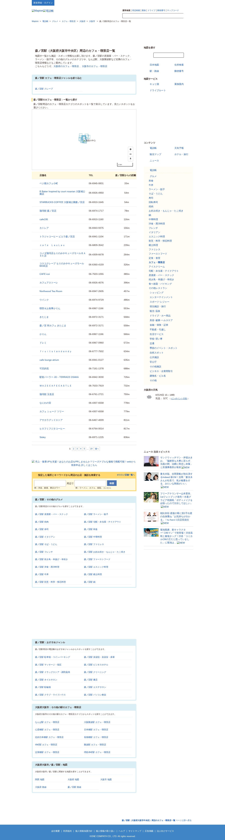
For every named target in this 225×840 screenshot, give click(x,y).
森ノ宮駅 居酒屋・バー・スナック (51, 514)
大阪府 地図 (73, 779)
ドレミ (43, 342)
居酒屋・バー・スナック (161, 275)
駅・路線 (154, 71)
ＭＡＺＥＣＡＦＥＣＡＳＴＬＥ (56, 385)
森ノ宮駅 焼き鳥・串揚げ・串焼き (51, 559)
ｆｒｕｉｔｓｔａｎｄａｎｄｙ (56, 351)
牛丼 (151, 185)
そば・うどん (156, 193)
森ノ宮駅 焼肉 (42, 522)
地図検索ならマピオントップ (161, 3)
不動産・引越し (158, 329)
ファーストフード (158, 253)
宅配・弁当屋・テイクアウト (164, 271)
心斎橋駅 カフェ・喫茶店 (47, 729)
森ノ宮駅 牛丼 (42, 574)
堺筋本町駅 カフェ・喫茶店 (97, 752)
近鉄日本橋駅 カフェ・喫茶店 (49, 737)
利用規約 (67, 831)
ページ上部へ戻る (157, 820)
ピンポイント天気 (179, 398)
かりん (43, 334)
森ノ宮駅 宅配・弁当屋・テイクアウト (102, 522)
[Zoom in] (130, 149)
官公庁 (153, 362)
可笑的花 (44, 368)
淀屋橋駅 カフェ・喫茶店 (47, 752)
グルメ (153, 176)
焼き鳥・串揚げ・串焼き (161, 279)
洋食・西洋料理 (157, 223)
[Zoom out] (130, 154)
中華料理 (153, 219)
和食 (151, 180)
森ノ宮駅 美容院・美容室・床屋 (99, 657)
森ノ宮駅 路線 (74, 787)
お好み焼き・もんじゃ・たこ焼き (166, 210)
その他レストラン (158, 288)
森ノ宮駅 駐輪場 (43, 687)
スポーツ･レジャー (159, 301)
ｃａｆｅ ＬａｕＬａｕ (52, 245)
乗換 (144, 10)
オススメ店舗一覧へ (126, 475)
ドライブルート (158, 90)
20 (91, 449)
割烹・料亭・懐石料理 (160, 240)
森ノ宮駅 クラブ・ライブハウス (50, 695)
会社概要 (55, 831)
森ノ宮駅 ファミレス (94, 544)
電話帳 (153, 148)
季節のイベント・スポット (163, 348)
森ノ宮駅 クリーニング (95, 672)
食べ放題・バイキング (160, 283)
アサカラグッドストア (51, 420)
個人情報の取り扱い (105, 831)
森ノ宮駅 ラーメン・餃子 (96, 514)
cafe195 (44, 219)
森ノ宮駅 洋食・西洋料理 (47, 567)
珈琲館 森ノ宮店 (48, 210)
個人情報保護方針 (83, 831)
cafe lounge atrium (49, 360)
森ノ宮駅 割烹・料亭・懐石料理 (50, 582)
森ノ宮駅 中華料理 (93, 537)
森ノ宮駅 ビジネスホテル (96, 664)
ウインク (44, 299)
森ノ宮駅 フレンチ (44, 552)
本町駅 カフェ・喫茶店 (46, 744)
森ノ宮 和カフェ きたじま (53, 325)
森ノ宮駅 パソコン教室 (95, 695)
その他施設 (155, 366)
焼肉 (151, 206)
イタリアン (154, 232)
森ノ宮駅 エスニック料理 (96, 567)
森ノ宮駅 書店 (91, 679)
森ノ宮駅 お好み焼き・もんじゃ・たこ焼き (104, 552)
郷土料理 (153, 245)
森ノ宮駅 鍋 (89, 582)
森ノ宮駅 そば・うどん (46, 544)
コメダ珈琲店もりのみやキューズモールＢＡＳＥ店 (63, 254)
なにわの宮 (45, 403)
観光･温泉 (155, 311)
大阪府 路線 (40, 787)
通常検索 (126, 10)
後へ (97, 449)
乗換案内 (179, 84)
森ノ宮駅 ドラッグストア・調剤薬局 (52, 672)
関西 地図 (39, 779)
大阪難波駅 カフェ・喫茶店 (97, 722)
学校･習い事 (156, 338)
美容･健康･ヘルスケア (161, 320)
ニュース (154, 160)
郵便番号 (161, 10)
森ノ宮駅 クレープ (44, 89)
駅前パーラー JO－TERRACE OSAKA (59, 377)
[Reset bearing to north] (130, 158)
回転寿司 (153, 202)
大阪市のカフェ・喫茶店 (94, 66)
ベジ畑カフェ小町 (49, 183)
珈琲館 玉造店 (47, 394)
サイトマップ (187, 3)
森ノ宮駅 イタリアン (45, 537)
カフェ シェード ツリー (52, 411)
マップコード (173, 10)
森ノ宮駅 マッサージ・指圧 (48, 664)
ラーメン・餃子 (157, 189)
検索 (188, 16)
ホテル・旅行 (181, 154)
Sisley (43, 437)
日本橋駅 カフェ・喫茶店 (96, 729)
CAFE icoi (45, 274)
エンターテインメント (161, 297)
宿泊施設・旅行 (158, 306)
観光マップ (155, 154)
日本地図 (154, 64)
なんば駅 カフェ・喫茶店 (47, 722)
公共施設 (154, 357)
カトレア (44, 228)
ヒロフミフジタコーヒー (52, 428)
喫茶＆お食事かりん (50, 308)
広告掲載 (149, 831)
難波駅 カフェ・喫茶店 (95, 744)
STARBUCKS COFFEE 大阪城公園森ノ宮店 (62, 202)
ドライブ (151, 10)
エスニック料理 (157, 236)
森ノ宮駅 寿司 (42, 529)
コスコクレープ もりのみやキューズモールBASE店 (62, 264)
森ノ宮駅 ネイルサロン (46, 679)
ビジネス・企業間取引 (161, 371)
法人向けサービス (165, 831)
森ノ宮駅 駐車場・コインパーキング (52, 657)
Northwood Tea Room (51, 291)
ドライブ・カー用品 (160, 315)
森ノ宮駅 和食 (91, 529)
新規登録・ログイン (43, 2)
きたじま (44, 317)
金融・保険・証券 (159, 325)
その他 (153, 380)
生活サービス (157, 334)
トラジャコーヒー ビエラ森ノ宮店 (57, 236)
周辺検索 (136, 10)
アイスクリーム (157, 266)
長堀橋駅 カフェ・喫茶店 (96, 737)
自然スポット (157, 352)
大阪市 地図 (106, 779)
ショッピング (157, 292)
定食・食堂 (154, 258)
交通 (152, 343)
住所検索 (179, 64)
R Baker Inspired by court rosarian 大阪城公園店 (62, 192)
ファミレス (154, 249)
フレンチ (153, 228)
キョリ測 (154, 84)
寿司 (151, 198)
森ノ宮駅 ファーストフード (97, 559)
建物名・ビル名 (158, 375)
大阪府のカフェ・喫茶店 (66, 66)
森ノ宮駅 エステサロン (95, 687)
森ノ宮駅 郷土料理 (93, 574)
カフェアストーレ (49, 282)
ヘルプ (177, 3)
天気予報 (179, 148)
